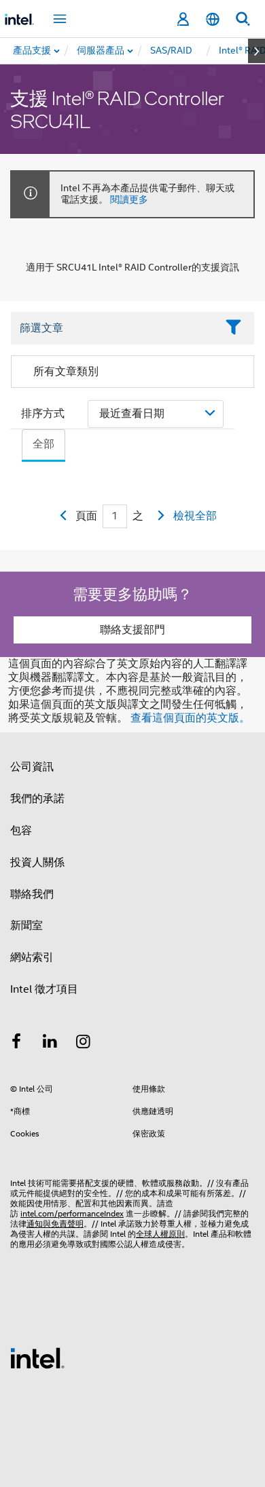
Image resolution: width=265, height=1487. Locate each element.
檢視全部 (195, 516)
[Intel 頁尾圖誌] (37, 1357)
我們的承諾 (37, 799)
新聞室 (26, 925)
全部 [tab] (43, 444)
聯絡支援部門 (132, 630)
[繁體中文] (212, 19)
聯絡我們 (32, 894)
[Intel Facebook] (16, 1043)
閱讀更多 (129, 199)
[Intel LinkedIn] (50, 1043)
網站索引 (32, 957)
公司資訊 (32, 767)
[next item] (256, 51)
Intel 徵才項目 (44, 989)
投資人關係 (37, 862)
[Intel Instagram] (83, 1043)
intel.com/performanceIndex (72, 1213)
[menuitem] (101, 51)
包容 (21, 830)
